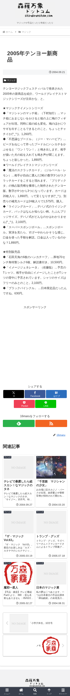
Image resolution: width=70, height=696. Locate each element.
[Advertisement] (35, 345)
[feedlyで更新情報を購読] (19, 423)
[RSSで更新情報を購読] (51, 423)
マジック (11, 80)
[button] (63, 528)
